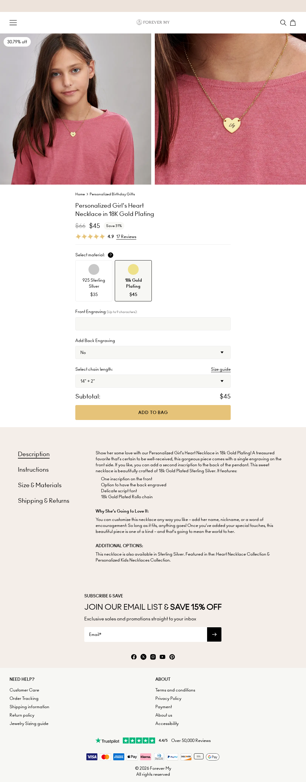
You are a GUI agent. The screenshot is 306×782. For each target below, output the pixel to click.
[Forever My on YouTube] (163, 657)
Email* (95, 634)
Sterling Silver (171, 554)
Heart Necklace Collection (241, 554)
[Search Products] (283, 22)
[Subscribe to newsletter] (214, 634)
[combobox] (153, 352)
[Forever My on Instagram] (153, 657)
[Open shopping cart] (292, 22)
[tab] (34, 454)
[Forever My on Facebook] (134, 657)
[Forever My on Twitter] (143, 657)
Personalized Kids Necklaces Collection (133, 560)
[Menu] (13, 22)
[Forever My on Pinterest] (172, 657)
